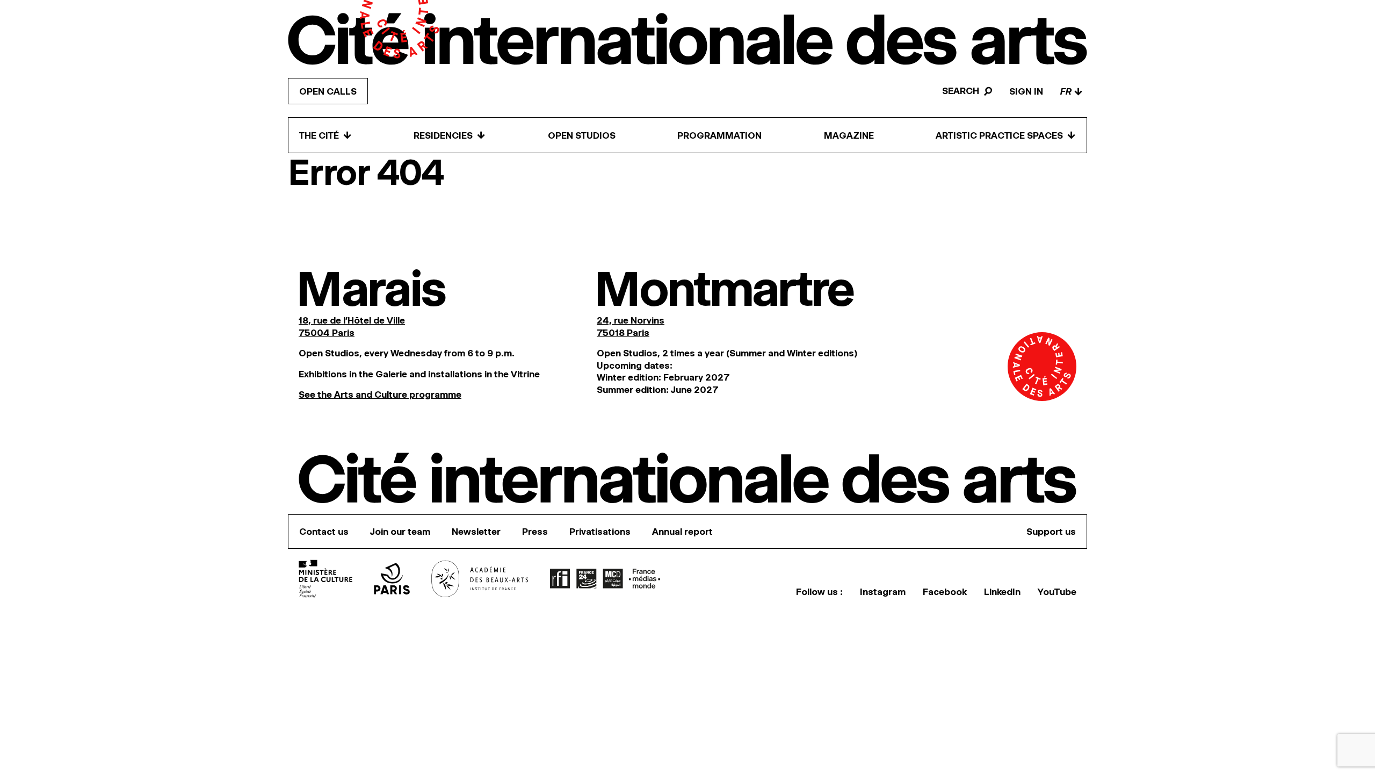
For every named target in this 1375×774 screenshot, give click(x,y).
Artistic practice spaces (1006, 135)
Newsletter (476, 531)
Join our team (400, 531)
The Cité (325, 135)
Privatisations (600, 531)
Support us (1051, 531)
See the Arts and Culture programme (380, 394)
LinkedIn (1002, 591)
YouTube (1057, 591)
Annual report (682, 531)
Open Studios (582, 135)
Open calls (328, 91)
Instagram (883, 591)
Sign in (1026, 91)
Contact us (324, 531)
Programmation (719, 135)
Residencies (450, 135)
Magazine (849, 135)
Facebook (945, 591)
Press (535, 531)
